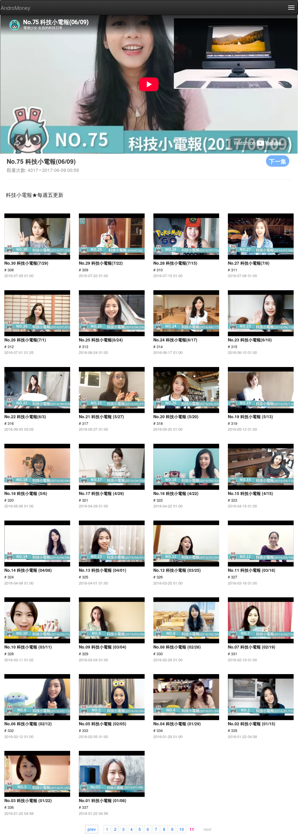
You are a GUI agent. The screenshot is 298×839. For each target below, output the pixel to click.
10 (181, 829)
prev (92, 829)
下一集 (277, 161)
